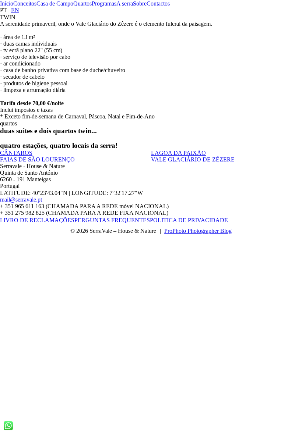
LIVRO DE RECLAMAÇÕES (37, 220)
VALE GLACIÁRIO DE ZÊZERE (193, 159)
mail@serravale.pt (21, 199)
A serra (124, 3)
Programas (104, 3)
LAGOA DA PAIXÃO (178, 153)
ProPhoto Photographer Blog (198, 231)
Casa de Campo (54, 3)
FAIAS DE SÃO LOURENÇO (37, 159)
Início (6, 3)
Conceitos (24, 3)
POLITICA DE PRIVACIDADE (189, 220)
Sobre (140, 3)
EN (15, 10)
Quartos (82, 3)
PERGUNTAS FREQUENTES (112, 220)
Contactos (158, 3)
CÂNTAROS (16, 153)
